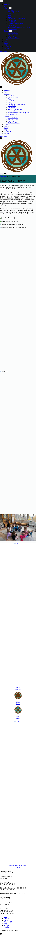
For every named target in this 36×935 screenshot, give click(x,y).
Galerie (6, 128)
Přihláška (6, 927)
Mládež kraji (11, 121)
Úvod (5, 92)
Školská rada (11, 111)
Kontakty (7, 133)
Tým (9, 99)
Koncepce (11, 101)
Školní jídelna (12, 106)
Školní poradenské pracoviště (16, 104)
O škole (6, 94)
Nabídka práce (12, 114)
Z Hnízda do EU (13, 118)
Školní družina (12, 107)
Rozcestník (7, 90)
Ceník (9, 102)
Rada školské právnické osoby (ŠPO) (19, 112)
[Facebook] (1, 87)
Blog (5, 130)
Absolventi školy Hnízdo (15, 109)
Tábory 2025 (8, 922)
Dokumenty (7, 131)
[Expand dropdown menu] (10, 94)
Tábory (6, 124)
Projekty (6, 116)
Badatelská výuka (13, 119)
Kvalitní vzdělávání (13, 123)
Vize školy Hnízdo (13, 97)
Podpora (6, 126)
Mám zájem (3, 136)
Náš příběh (11, 95)
